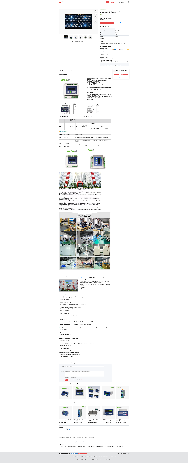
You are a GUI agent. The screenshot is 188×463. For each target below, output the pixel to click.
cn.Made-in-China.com (103, 457)
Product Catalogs (72, 429)
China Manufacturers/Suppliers (86, 456)
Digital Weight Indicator (63, 441)
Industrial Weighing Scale (101, 446)
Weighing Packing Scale (110, 446)
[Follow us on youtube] (125, 453)
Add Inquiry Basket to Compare (78, 41)
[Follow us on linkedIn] (128, 453)
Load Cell (77, 431)
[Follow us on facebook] (121, 453)
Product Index (111, 456)
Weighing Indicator (68, 317)
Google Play (67, 453)
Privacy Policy (109, 459)
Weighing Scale (74, 317)
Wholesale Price (100, 456)
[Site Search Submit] (107, 2)
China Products (79, 456)
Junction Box (61, 432)
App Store (61, 453)
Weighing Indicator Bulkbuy (80, 448)
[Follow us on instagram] (124, 453)
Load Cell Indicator (80, 441)
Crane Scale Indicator (72, 441)
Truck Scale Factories (63, 446)
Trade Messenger (74, 453)
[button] (118, 2)
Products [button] (74, 1)
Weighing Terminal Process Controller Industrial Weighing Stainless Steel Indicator (93, 401)
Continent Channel (105, 456)
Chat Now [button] (122, 22)
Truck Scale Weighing (71, 448)
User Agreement (99, 459)
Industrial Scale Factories (72, 446)
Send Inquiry (107, 22)
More (59, 450)
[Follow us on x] (123, 453)
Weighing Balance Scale (119, 446)
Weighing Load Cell (80, 317)
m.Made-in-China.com (96, 457)
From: (63, 366)
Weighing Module (96, 431)
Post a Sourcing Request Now (86, 379)
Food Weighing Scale (63, 448)
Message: (62, 371)
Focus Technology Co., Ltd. (87, 459)
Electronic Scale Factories (81, 446)
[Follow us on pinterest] (127, 453)
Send (66, 379)
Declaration (104, 459)
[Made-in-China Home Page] (64, 2)
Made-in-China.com (89, 457)
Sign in (128, 2)
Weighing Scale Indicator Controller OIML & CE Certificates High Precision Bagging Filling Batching (122, 420)
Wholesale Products (94, 456)
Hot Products (74, 456)
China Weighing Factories (91, 446)
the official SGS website (82, 277)
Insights (115, 456)
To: (63, 368)
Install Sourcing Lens (83, 453)
